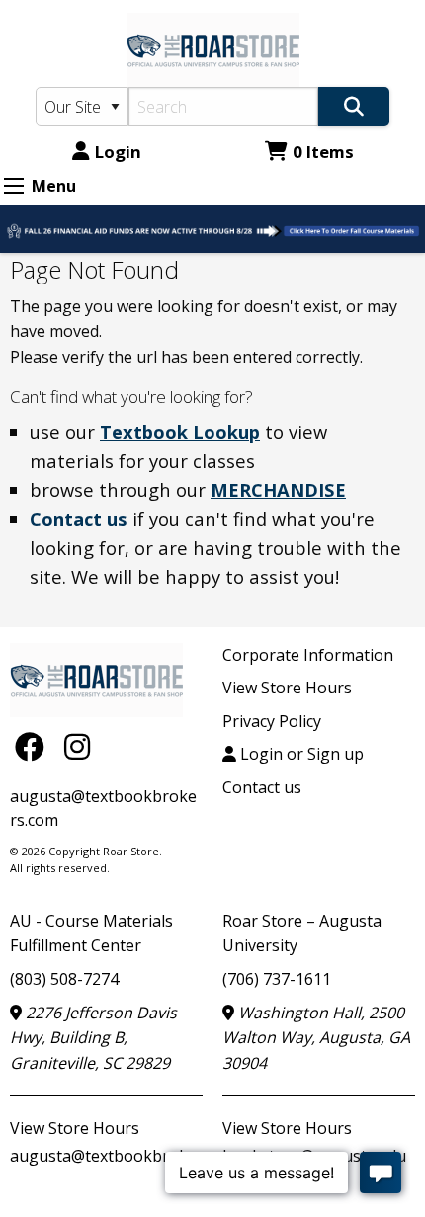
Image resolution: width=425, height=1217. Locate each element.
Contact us (79, 518)
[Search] (353, 106)
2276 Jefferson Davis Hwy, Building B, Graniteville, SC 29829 (93, 1038)
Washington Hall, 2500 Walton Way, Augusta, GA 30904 (316, 1038)
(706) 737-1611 (276, 979)
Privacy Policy (271, 721)
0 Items (323, 151)
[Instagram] (77, 746)
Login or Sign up (300, 754)
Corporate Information (307, 655)
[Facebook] (34, 746)
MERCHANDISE (278, 489)
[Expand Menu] (14, 186)
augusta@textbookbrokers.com (127, 1156)
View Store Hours (287, 687)
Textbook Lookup (180, 431)
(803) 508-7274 (64, 979)
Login (118, 151)
